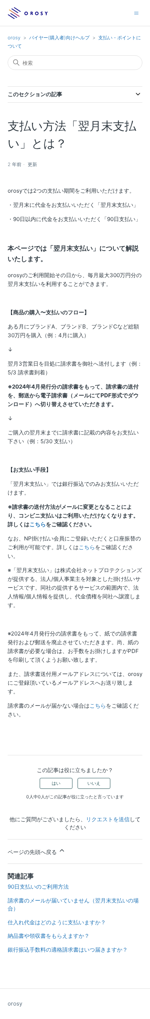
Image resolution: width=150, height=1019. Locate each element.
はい (56, 783)
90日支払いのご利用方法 (38, 886)
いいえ (93, 783)
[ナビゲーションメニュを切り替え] (136, 12)
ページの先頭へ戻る (33, 852)
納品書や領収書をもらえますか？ (49, 935)
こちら (37, 524)
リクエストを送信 (108, 819)
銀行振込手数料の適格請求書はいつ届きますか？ (68, 949)
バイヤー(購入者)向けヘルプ (59, 37)
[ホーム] (28, 13)
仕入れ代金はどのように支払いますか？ (57, 922)
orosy (14, 37)
